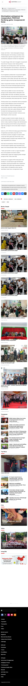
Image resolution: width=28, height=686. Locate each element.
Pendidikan (4, 652)
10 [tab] (23, 550)
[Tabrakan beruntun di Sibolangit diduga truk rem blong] (4, 499)
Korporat (3, 674)
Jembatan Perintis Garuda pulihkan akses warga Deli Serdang (11, 544)
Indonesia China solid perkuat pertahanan (12, 598)
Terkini (3, 619)
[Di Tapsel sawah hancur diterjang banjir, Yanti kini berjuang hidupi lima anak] (4, 479)
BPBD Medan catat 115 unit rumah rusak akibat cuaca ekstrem (14, 472)
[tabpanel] (14, 517)
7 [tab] (17, 550)
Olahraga (3, 641)
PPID (2, 676)
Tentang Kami (4, 665)
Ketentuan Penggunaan (7, 660)
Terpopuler (4, 414)
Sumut (3, 202)
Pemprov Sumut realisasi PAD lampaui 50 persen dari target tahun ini (12, 227)
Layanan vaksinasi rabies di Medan (11, 522)
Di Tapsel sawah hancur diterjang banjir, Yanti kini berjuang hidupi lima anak (16, 478)
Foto (2, 505)
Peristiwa (3, 647)
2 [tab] (12, 526)
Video (2, 528)
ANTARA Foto (4, 672)
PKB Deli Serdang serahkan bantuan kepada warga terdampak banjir (13, 362)
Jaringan (3, 658)
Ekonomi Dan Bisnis (6, 636)
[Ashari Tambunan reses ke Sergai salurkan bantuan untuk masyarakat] (14, 331)
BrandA (3, 669)
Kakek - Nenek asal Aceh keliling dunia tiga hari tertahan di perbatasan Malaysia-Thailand (17, 446)
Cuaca (2, 649)
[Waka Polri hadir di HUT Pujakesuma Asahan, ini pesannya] (14, 399)
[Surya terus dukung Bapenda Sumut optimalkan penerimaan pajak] (14, 286)
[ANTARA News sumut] (15, 1)
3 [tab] (14, 526)
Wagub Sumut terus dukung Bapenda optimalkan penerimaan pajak (11, 249)
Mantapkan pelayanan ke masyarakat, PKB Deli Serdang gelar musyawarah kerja (13, 10)
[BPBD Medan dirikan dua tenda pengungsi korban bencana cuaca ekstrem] (4, 420)
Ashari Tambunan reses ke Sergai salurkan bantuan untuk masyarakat (13, 339)
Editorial (3, 645)
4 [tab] (16, 526)
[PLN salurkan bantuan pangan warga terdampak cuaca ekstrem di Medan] (4, 439)
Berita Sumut (11, 8)
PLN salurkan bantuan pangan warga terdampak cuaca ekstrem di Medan (17, 439)
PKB (8, 202)
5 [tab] (18, 526)
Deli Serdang (18, 199)
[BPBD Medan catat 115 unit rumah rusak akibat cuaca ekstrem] (14, 463)
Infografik (4, 551)
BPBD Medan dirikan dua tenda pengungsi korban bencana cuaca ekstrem (17, 420)
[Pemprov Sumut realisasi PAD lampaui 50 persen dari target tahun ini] (14, 218)
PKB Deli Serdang (8, 199)
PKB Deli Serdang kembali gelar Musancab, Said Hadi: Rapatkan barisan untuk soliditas (13, 317)
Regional (3, 634)
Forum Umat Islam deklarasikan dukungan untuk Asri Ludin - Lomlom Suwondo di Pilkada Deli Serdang (14, 385)
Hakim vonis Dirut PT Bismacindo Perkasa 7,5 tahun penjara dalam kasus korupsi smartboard (17, 433)
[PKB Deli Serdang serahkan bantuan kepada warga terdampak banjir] (14, 353)
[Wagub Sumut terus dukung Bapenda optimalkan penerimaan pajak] (14, 241)
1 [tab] (10, 526)
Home (5, 8)
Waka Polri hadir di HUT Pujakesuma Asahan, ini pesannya (13, 408)
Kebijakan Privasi (5, 662)
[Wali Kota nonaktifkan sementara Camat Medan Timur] (4, 485)
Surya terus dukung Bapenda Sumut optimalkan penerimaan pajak (11, 294)
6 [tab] (15, 550)
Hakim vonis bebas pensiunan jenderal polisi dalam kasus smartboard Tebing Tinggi (17, 426)
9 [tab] (21, 550)
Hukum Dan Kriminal (6, 639)
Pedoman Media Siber (6, 667)
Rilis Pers (3, 654)
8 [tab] (19, 550)
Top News (4, 451)
